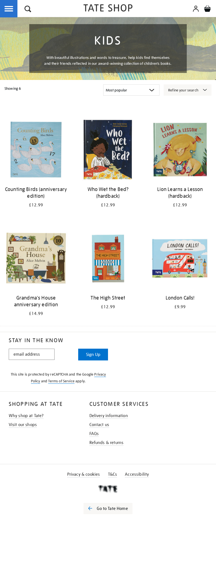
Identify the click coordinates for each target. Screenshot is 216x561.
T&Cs (112, 474)
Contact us (99, 424)
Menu (9, 9)
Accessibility (137, 474)
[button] (28, 10)
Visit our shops (23, 424)
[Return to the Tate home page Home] (108, 8)
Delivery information (108, 416)
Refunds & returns (106, 442)
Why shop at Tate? (26, 416)
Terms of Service (61, 381)
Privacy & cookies (83, 474)
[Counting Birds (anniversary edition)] (36, 150)
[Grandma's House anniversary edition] (36, 259)
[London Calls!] (180, 259)
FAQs (94, 433)
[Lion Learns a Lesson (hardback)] (180, 150)
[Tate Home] (108, 489)
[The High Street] (108, 259)
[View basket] (207, 9)
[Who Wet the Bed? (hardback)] (108, 150)
